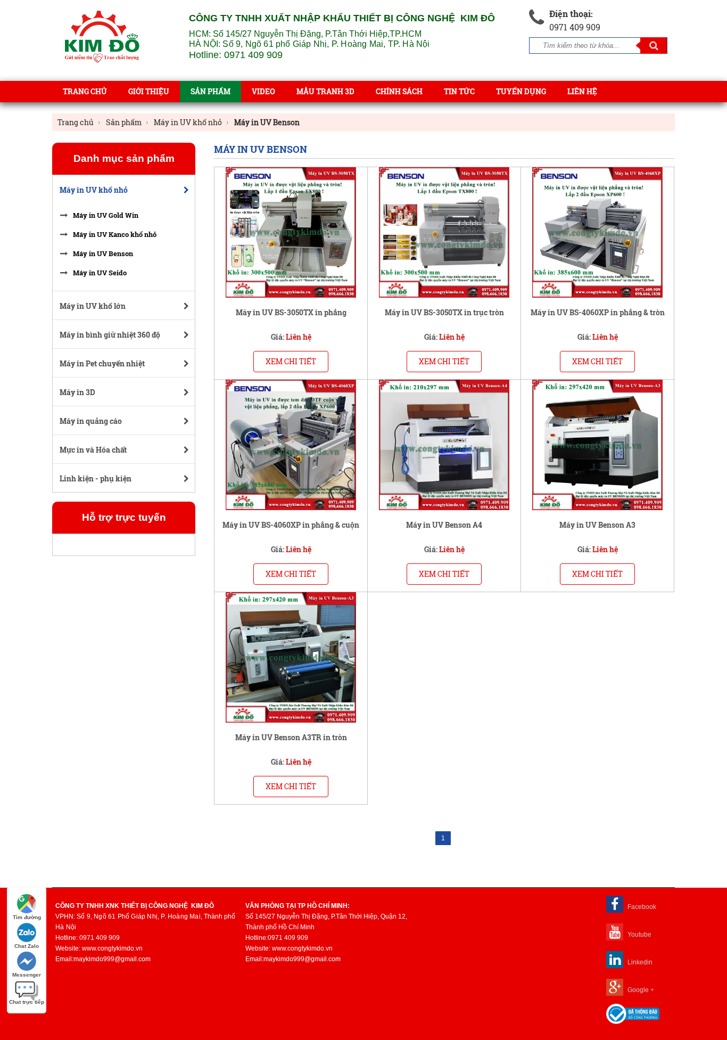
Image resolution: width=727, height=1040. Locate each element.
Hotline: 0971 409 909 (236, 55)
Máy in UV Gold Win (105, 215)
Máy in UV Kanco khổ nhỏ (114, 234)
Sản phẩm (210, 91)
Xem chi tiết (291, 361)
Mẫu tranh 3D (325, 91)
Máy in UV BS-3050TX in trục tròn (444, 312)
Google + (640, 990)
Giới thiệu (148, 91)
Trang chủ (85, 91)
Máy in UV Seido (100, 272)
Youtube (638, 934)
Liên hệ (582, 91)
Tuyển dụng (521, 91)
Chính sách (399, 91)
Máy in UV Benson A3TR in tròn (291, 737)
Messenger (26, 975)
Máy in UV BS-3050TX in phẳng (291, 312)
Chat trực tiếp (26, 1002)
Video (263, 91)
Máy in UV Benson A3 (597, 525)
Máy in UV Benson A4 (444, 525)
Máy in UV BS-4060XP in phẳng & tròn (598, 312)
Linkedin (639, 962)
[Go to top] (711, 981)
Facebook (641, 907)
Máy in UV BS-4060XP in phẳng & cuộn (290, 525)
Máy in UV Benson (103, 253)
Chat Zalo (26, 946)
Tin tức (459, 91)
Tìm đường (27, 917)
